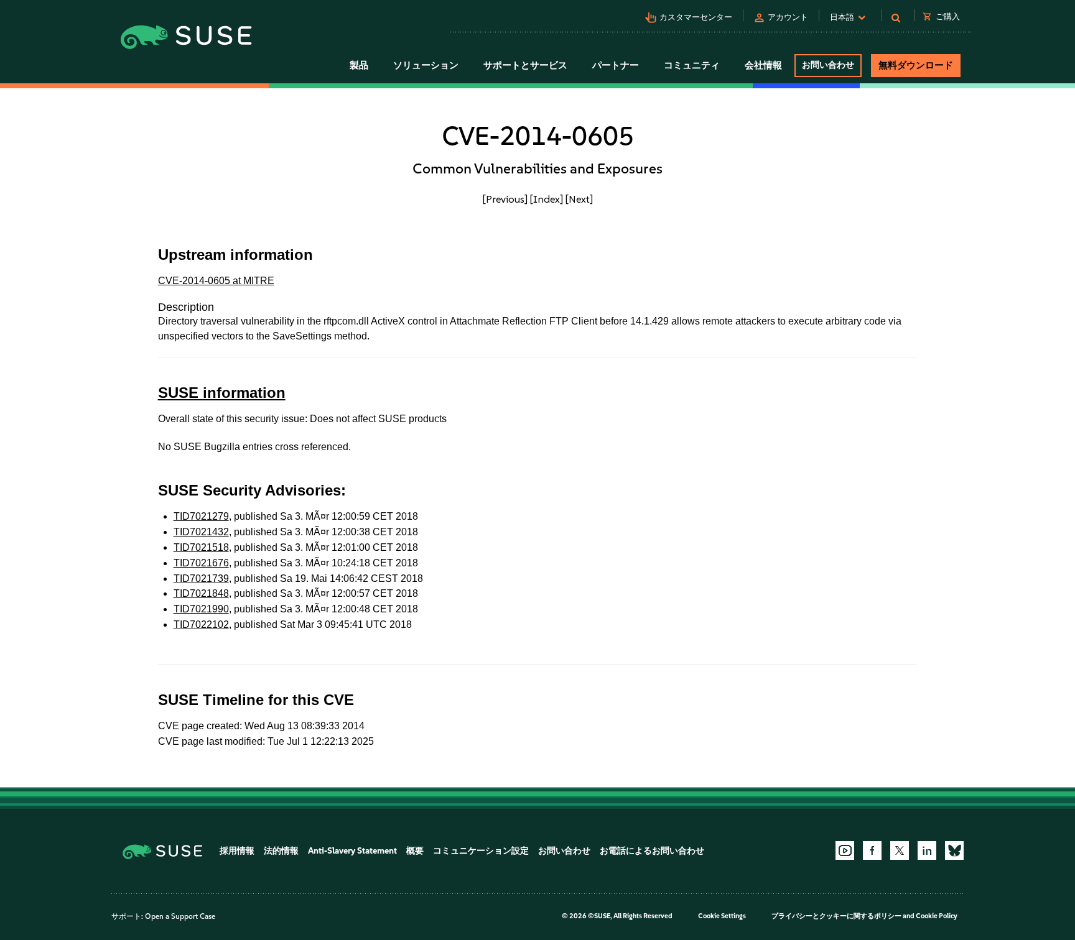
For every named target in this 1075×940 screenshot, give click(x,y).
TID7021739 (201, 578)
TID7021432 (201, 532)
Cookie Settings (722, 916)
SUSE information (222, 392)
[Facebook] (872, 850)
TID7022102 (201, 624)
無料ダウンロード (915, 65)
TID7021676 (201, 563)
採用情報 (237, 851)
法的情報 (281, 851)
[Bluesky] (954, 850)
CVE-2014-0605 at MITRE (216, 280)
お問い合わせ (828, 65)
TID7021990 (201, 609)
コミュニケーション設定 (481, 851)
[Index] (546, 199)
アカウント (788, 17)
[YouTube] (844, 850)
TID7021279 (201, 516)
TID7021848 (201, 593)
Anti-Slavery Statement (352, 851)
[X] (899, 850)
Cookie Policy (936, 916)
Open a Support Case (180, 916)
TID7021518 (201, 547)
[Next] (579, 199)
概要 (415, 851)
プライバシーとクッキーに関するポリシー (836, 916)
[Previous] (505, 199)
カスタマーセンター (695, 17)
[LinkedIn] (927, 850)
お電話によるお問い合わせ (652, 851)
